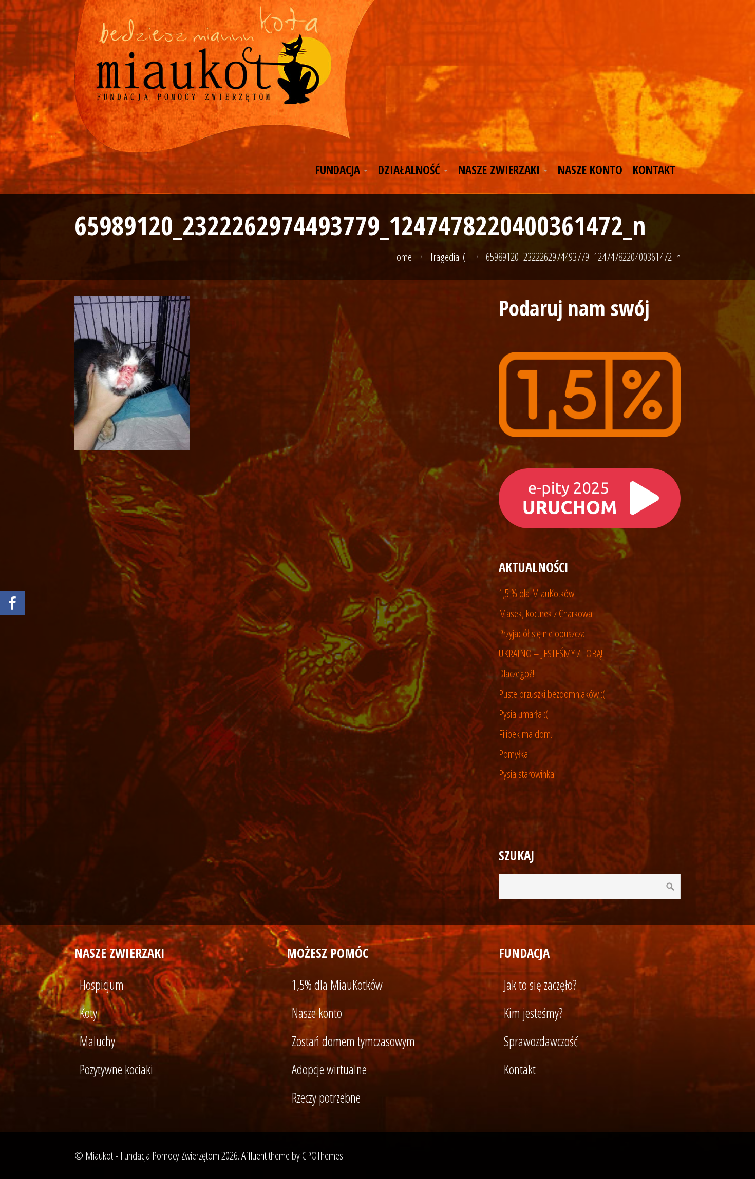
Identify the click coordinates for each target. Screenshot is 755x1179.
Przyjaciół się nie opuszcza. (543, 633)
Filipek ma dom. (525, 733)
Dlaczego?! (517, 673)
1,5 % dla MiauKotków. (537, 593)
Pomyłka (513, 753)
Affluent (254, 1155)
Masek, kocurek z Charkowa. (546, 613)
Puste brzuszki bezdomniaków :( (552, 693)
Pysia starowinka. (527, 774)
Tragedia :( (448, 256)
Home (401, 256)
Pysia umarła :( (524, 713)
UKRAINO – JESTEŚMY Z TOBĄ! (551, 653)
